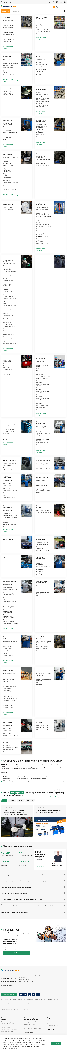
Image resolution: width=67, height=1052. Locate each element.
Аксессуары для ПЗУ (42, 542)
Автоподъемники (8, 17)
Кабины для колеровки (10, 515)
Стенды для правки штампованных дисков (9, 656)
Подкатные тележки (9, 429)
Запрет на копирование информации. (22, 1003)
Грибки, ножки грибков (43, 368)
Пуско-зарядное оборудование (41, 538)
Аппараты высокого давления (42, 430)
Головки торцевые (8, 275)
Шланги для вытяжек (42, 595)
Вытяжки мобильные (42, 585)
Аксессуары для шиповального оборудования (7, 727)
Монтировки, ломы (8, 309)
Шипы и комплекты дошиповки (42, 721)
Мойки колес (7, 465)
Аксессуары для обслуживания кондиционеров (7, 586)
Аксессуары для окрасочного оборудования (7, 512)
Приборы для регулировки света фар (10, 538)
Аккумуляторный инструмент (8, 260)
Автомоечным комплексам (32, 1028)
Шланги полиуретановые (10, 747)
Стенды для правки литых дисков (10, 652)
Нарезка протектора (42, 224)
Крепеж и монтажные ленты (9, 306)
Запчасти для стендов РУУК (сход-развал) (42, 645)
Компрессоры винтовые (10, 363)
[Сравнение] (50, 2)
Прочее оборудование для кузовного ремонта (43, 489)
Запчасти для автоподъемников (8, 38)
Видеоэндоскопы (8, 163)
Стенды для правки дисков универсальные (10, 649)
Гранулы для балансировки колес (9, 60)
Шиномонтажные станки (43, 669)
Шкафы (5, 439)
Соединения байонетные (10, 698)
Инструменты (7, 257)
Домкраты (39, 153)
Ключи (5, 303)
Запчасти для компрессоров (7, 361)
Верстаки (6, 427)
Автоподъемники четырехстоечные (8, 31)
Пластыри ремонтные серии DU (42, 395)
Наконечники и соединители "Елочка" (9, 685)
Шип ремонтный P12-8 (42, 732)
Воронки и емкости (8, 265)
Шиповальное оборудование (7, 721)
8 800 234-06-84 (54, 7)
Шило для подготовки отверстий (42, 244)
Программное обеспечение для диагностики (8, 179)
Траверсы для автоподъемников (8, 42)
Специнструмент (8, 324)
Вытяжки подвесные (42, 588)
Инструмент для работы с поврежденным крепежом (10, 300)
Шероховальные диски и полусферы (43, 240)
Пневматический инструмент (8, 316)
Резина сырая (40, 407)
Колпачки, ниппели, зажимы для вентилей (42, 95)
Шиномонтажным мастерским (29, 1025)
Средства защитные (9, 326)
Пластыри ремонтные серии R (42, 399)
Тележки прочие (8, 437)
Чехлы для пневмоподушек (8, 140)
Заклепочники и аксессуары (8, 281)
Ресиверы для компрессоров (7, 373)
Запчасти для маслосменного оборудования (7, 487)
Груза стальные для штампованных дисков (9, 75)
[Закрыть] (64, 1037)
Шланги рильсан (8, 751)
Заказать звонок (9, 994)
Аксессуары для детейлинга (41, 24)
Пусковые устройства (42, 550)
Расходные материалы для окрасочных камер (9, 525)
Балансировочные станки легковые (41, 68)
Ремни (5, 557)
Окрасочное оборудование (7, 506)
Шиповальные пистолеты (10, 735)
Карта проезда (24, 979)
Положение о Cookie (6, 1005)
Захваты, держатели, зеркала (9, 288)
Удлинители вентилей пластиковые (43, 102)
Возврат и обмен (52, 1025)
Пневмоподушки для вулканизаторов (9, 136)
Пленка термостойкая (42, 405)
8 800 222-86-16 (8, 981)
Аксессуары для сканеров (7, 160)
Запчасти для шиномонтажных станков (43, 676)
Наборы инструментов (9, 311)
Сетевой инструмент (9, 319)
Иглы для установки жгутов (42, 210)
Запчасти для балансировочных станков (41, 73)
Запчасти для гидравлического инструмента (41, 485)
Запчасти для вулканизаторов (8, 129)
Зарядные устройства (42, 544)
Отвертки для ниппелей (43, 226)
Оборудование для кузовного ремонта (42, 476)
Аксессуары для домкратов (41, 156)
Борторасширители (9, 88)
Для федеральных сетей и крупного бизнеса (9, 1030)
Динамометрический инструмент (9, 277)
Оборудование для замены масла (8, 476)
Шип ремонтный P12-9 (42, 734)
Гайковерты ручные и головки (9, 272)
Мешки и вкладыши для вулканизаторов (10, 133)
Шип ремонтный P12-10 (43, 725)
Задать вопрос (41, 866)
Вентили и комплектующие (41, 88)
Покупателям (51, 1018)
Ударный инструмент (9, 338)
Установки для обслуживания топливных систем (8, 616)
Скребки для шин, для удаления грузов (42, 237)
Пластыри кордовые (42, 378)
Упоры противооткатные (43, 512)
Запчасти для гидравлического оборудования (41, 131)
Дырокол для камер (42, 207)
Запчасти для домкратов (43, 169)
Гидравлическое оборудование (41, 120)
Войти (16, 953)
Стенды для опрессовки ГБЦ (10, 598)
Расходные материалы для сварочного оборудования (43, 568)
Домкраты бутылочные (43, 159)
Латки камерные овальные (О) (41, 373)
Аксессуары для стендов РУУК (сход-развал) (43, 642)
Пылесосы (39, 444)
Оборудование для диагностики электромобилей (8, 170)
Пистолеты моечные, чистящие (42, 439)
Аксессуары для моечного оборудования (43, 427)
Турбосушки (40, 447)
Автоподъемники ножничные (8, 28)
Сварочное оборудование (40, 557)
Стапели (38, 492)
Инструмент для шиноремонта (41, 203)
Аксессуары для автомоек (44, 21)
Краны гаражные (41, 134)
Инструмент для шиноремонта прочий (43, 213)
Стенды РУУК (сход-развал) (42, 649)
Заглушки (6, 677)
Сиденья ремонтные (9, 431)
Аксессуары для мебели (10, 425)
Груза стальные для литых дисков (10, 71)
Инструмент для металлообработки (8, 295)
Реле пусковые (7, 696)
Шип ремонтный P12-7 (42, 729)
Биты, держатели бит (9, 263)
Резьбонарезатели (42, 228)
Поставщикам (28, 1032)
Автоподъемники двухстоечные (8, 21)
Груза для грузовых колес (10, 63)
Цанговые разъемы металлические (8, 704)
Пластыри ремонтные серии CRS (42, 385)
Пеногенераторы (41, 437)
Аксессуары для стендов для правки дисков (10, 642)
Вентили (39, 92)
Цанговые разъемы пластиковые (8, 708)
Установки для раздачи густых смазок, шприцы (10, 491)
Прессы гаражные (41, 136)
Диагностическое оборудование (8, 153)
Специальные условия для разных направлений (33, 1018)
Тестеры (5, 186)
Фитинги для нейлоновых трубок (10, 701)
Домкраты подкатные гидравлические (42, 162)
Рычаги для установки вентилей (42, 233)
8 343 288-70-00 (8, 979)
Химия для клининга (42, 33)
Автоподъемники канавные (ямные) (8, 24)
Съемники (6, 328)
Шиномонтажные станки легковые (43, 683)
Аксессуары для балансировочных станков (41, 61)
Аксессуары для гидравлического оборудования (41, 126)
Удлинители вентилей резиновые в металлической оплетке (43, 107)
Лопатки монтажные (42, 218)
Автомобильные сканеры (10, 157)
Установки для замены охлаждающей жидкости (10, 602)
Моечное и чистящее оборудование (42, 422)
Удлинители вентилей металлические (43, 99)
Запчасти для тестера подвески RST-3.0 (42, 464)
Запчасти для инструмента (7, 285)
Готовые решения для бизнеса (8, 1018)
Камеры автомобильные (43, 257)
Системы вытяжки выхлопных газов (41, 581)
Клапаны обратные (8, 679)
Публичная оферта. (6, 1003)
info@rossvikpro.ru (7, 985)
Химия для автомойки (42, 29)
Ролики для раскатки (42, 230)
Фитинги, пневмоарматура (8, 669)
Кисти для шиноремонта (43, 216)
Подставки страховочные (43, 510)
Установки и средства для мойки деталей (10, 624)
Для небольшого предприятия (6, 1026)
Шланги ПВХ (6, 745)
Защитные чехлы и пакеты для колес (8, 203)
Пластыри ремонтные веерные (42, 381)
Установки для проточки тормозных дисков (10, 620)
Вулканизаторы (7, 120)
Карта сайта (50, 1029)
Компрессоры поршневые (7, 366)
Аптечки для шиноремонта (40, 362)
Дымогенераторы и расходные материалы (9, 166)
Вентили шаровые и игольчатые (9, 674)
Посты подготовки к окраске (9, 521)
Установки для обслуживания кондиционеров (7, 611)
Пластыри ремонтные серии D (42, 388)
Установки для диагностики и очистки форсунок (10, 189)
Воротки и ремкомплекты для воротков (10, 268)
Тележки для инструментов (7, 434)
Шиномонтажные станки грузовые (43, 680)
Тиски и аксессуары (9, 331)
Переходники (7, 688)
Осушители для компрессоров (7, 370)
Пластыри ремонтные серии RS (42, 402)
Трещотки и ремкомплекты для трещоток (8, 334)
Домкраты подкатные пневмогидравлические (43, 166)
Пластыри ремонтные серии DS (42, 392)
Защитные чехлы (8, 207)
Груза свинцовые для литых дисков (9, 68)
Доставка (50, 1023)
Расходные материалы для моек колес (9, 468)
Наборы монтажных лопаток (42, 221)
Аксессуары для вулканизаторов (8, 124)
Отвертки (6, 313)
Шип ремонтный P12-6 (42, 727)
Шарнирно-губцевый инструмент (9, 344)
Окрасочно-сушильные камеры (10, 518)
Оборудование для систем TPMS (8, 174)
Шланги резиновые (8, 749)
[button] (64, 800)
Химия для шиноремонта (43, 409)
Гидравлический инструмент (41, 481)
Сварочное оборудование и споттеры (41, 573)
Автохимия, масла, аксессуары (41, 17)
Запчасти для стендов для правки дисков (10, 645)
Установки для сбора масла (9, 498)
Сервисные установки (9, 581)
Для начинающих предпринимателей (7, 1022)
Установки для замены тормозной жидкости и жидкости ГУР (9, 606)
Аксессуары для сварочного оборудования (41, 563)
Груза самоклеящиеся (9, 65)
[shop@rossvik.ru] (57, 7)
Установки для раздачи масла (10, 494)
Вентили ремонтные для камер (43, 366)
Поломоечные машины (43, 442)
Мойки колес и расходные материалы (9, 459)
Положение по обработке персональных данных (14, 1009)
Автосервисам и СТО (30, 1022)
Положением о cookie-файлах (13, 1046)
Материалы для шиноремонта (41, 357)
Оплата (49, 1020)
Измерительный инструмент (8, 292)
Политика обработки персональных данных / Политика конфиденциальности (22, 1007)
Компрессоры (7, 357)
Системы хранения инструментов (8, 321)
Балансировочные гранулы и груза (8, 55)
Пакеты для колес (8, 209)
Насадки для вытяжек (42, 590)
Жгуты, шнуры (40, 370)
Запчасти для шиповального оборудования (7, 732)
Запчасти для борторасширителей (9, 94)
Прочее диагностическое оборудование (10, 183)
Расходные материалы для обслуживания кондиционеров (9, 594)
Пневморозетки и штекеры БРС (8, 691)
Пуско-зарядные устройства (41, 547)
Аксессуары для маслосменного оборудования (7, 482)
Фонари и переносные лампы (9, 340)
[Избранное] (54, 2)
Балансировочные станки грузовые (41, 65)
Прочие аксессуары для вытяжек (43, 592)
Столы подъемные (41, 138)
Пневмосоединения (9, 694)
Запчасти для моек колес (10, 463)
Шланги (5, 742)
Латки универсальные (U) (43, 376)
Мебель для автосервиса (10, 421)
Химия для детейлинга (43, 31)
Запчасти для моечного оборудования (43, 434)
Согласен (56, 1043)
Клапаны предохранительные (9, 682)
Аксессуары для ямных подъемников (9, 35)
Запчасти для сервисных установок (10, 590)
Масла (38, 27)
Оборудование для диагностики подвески (43, 459)
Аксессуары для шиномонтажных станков (43, 672)
